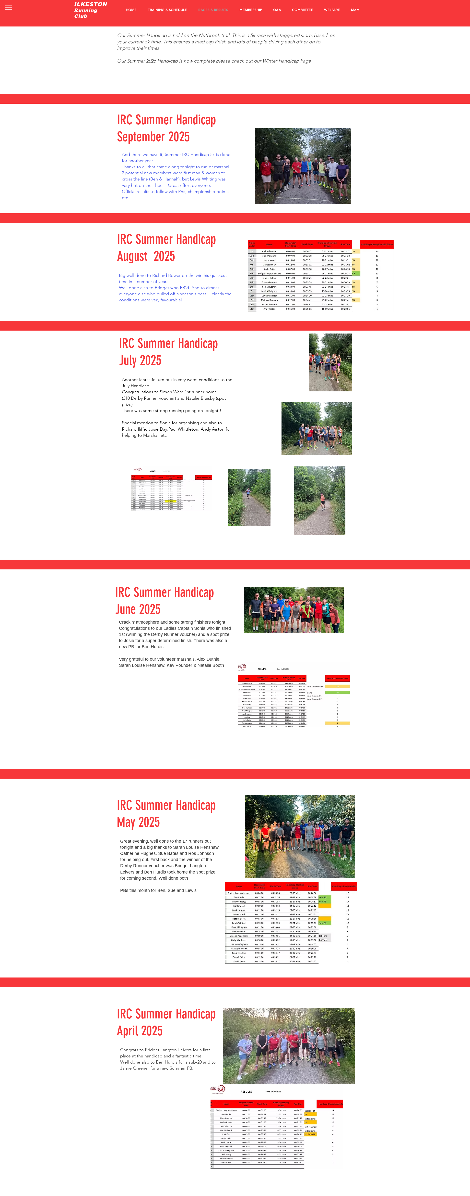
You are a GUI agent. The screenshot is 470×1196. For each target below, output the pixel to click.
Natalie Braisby (200, 398)
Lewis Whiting (203, 179)
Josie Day (157, 429)
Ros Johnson (201, 853)
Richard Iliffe (134, 429)
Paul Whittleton (183, 429)
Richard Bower (166, 275)
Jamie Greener (134, 1068)
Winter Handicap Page (286, 61)
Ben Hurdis (155, 872)
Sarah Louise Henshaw (195, 847)
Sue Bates (168, 853)
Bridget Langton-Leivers (168, 1050)
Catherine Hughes (138, 853)
